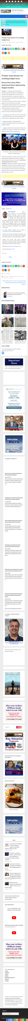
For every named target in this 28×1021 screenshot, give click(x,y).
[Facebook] (3, 48)
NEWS (14, 840)
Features (23, 4)
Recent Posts (8, 208)
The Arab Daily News (16, 235)
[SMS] (21, 48)
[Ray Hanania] (5, 217)
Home (4, 4)
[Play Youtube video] (14, 918)
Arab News (5, 235)
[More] (9, 52)
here (8, 99)
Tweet (10, 257)
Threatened (5, 114)
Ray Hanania (12, 42)
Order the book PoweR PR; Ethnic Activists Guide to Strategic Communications (12, 897)
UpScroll (7, 979)
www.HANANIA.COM (6, 231)
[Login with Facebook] (3, 353)
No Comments (20, 42)
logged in (10, 349)
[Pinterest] (24, 48)
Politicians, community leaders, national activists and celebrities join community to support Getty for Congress (13, 856)
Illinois (22, 276)
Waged (4, 121)
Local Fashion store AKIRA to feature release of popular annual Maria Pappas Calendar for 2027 (16, 22)
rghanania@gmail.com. (16, 246)
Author (3, 208)
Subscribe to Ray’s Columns (16, 6)
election (14, 276)
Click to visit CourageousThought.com (13, 608)
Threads (7, 980)
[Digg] (5, 52)
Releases (8, 273)
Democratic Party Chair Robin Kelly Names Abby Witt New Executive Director (16, 293)
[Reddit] (3, 52)
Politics (4, 273)
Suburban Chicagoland (17, 10)
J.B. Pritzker (11, 277)
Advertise (8, 6)
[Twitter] (11, 48)
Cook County (9, 296)
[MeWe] (5, 48)
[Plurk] (8, 48)
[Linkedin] (16, 48)
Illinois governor (5, 277)
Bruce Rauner (5, 276)
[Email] (18, 48)
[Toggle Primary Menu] (26, 16)
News (8, 4)
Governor (19, 276)
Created (5, 128)
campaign (11, 276)
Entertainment (17, 4)
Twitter (13, 249)
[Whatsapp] (13, 48)
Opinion (11, 4)
